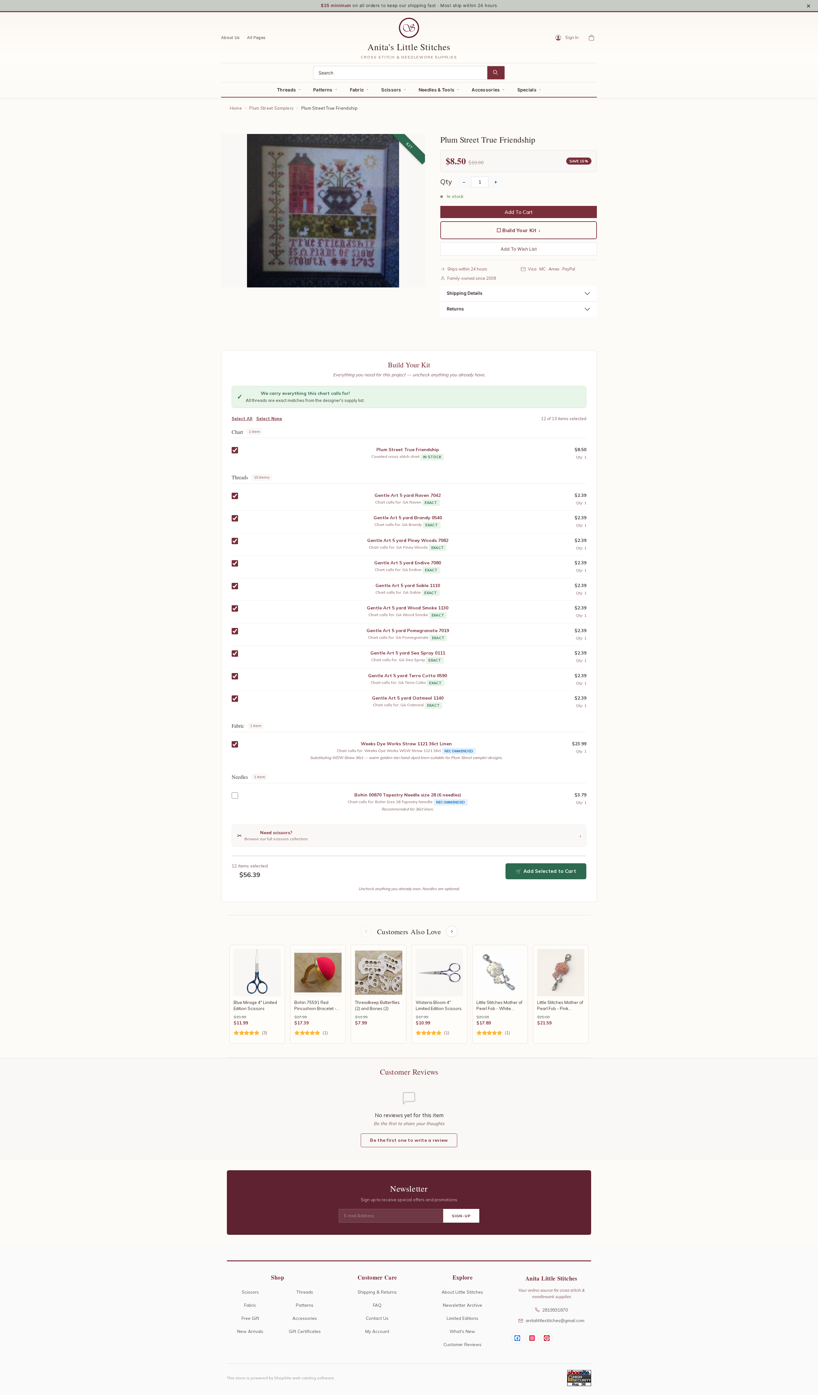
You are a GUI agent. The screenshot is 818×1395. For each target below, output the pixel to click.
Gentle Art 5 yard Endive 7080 (407, 563)
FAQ (377, 1305)
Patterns (322, 89)
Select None (269, 418)
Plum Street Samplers (271, 108)
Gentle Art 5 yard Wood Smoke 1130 (407, 608)
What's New (462, 1331)
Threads (286, 89)
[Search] (496, 72)
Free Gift (250, 1318)
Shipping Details (464, 293)
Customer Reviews (463, 1344)
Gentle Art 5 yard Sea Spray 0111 (407, 653)
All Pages (256, 37)
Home (236, 108)
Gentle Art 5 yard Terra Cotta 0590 (407, 675)
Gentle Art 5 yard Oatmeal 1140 (408, 698)
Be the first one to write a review (409, 1140)
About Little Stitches (462, 1292)
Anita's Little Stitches (408, 47)
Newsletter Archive (462, 1305)
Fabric (357, 89)
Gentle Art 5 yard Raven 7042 (407, 495)
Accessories (486, 89)
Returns (455, 308)
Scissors (391, 89)
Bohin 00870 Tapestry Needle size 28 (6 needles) (407, 795)
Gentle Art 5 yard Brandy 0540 (408, 518)
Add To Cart (519, 212)
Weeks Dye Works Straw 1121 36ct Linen (406, 744)
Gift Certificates (305, 1331)
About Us (230, 37)
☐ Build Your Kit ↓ (519, 230)
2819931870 (555, 1310)
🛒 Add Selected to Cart (546, 871)
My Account (377, 1331)
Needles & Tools (437, 89)
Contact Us (377, 1318)
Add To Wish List (519, 249)
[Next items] (452, 931)
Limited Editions (462, 1318)
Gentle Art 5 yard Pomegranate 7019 (408, 630)
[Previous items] (366, 931)
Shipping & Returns (377, 1292)
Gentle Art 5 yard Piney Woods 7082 (407, 540)
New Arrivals (250, 1331)
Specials (526, 89)
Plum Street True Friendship (407, 449)
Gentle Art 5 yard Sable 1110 (407, 585)
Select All (242, 418)
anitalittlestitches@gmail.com (555, 1320)
